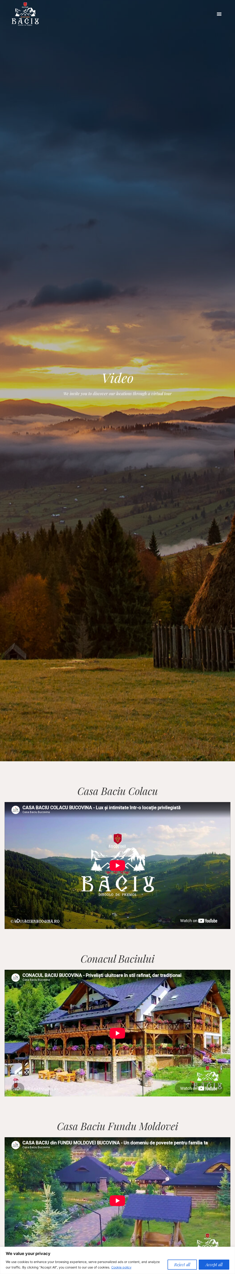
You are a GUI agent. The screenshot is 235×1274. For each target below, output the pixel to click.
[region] (117, 1260)
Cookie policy (121, 1267)
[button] (219, 14)
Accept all (214, 1264)
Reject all (182, 1264)
